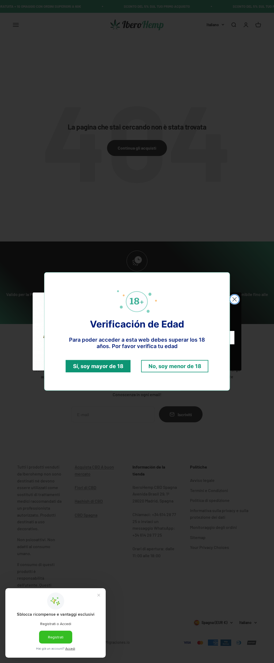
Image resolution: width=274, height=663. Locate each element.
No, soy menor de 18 (175, 366)
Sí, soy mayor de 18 (98, 366)
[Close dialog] (234, 299)
